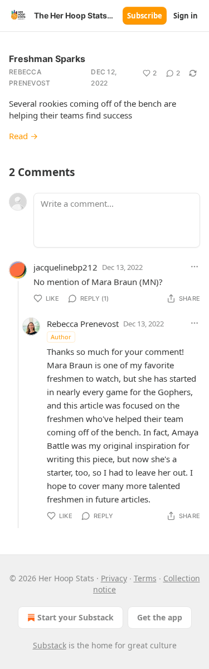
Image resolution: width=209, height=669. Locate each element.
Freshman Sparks (47, 58)
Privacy (114, 578)
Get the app (159, 617)
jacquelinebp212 (65, 267)
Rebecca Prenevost (30, 77)
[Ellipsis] (194, 267)
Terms (145, 578)
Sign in (185, 16)
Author (61, 337)
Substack (49, 645)
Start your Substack (75, 617)
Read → (23, 135)
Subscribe (144, 16)
